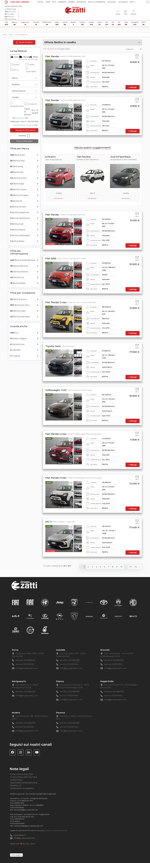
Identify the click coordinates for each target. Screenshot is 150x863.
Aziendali (62, 2)
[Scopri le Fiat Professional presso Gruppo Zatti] (30, 602)
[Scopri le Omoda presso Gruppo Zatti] (118, 616)
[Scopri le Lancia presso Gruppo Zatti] (89, 602)
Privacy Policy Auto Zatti (21, 774)
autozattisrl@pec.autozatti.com (26, 810)
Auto (16, 57)
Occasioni (122, 2)
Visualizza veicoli (25, 130)
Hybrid (72, 2)
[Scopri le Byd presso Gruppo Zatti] (133, 616)
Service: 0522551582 (25, 664)
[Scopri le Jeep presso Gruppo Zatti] (60, 602)
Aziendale (31, 71)
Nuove (40, 2)
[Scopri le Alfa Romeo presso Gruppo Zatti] (45, 602)
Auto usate (9, 14)
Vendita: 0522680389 (26, 660)
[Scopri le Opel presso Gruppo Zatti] (60, 616)
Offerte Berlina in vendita (60, 42)
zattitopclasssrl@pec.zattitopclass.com (28, 826)
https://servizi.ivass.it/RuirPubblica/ (56, 830)
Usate (47, 2)
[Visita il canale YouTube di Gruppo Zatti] (37, 753)
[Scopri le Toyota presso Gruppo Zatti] (104, 602)
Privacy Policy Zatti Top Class (23, 777)
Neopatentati (17, 106)
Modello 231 (15, 785)
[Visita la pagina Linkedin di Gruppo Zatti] (29, 753)
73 (130, 567)
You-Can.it (30, 844)
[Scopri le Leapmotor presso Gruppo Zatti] (104, 616)
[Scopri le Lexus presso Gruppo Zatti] (45, 616)
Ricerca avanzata (24, 141)
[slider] (14, 118)
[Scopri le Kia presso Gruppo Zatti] (15, 616)
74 (136, 567)
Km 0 (54, 2)
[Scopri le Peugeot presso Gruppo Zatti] (74, 616)
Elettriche (81, 2)
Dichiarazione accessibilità (22, 788)
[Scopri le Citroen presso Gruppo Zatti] (118, 602)
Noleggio (112, 2)
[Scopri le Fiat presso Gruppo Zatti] (15, 602)
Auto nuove (10, 11)
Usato (32, 64)
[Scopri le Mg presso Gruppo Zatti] (133, 602)
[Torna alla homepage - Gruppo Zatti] (75, 9)
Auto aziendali (10, 19)
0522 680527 (20, 835)
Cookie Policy (16, 780)
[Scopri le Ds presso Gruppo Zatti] (30, 616)
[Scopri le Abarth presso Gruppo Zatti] (74, 602)
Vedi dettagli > (59, 198)
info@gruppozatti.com (27, 668)
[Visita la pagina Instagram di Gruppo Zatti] (21, 753)
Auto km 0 (9, 16)
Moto (35, 57)
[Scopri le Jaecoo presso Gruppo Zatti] (89, 616)
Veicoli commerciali (96, 2)
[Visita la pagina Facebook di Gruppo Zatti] (13, 753)
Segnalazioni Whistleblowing (23, 783)
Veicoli (26, 57)
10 (121, 567)
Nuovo (16, 64)
